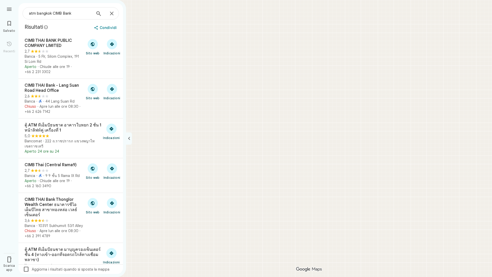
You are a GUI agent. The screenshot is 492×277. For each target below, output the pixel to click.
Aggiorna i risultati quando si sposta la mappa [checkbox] (66, 269)
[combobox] (60, 13)
